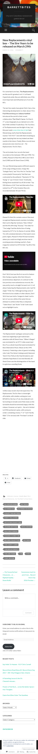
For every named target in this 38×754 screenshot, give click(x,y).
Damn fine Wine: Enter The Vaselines (15, 695)
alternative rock (25, 508)
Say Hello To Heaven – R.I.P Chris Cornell (17, 664)
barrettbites (19, 7)
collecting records (12, 513)
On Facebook (8, 729)
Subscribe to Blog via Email (14, 624)
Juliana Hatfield (10, 527)
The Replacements (11, 549)
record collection (12, 540)
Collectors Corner (12, 496)
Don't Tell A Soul (11, 518)
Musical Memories (8, 499)
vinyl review (9, 558)
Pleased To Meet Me (11, 536)
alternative (9, 508)
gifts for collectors (12, 522)
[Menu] (6, 30)
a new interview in (20, 130)
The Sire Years (9, 554)
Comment (28, 613)
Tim (20, 554)
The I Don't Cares (11, 544)
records (27, 540)
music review (26, 527)
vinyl (28, 554)
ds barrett (19, 50)
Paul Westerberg (11, 531)
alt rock (24, 504)
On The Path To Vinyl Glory (23, 499)
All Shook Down (10, 504)
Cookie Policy (10, 745)
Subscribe (8, 646)
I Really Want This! (25, 496)
